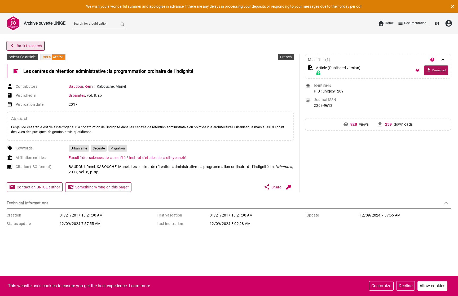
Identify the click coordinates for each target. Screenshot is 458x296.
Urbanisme (79, 148)
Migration (118, 148)
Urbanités (77, 95)
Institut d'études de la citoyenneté (157, 158)
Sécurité (99, 148)
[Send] (122, 24)
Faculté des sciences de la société (97, 158)
